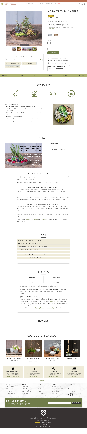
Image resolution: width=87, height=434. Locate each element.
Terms (49, 424)
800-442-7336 (71, 393)
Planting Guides (25, 388)
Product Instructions (26, 391)
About (54, 385)
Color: (48, 31)
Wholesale (55, 393)
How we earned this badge (13, 376)
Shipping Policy (39, 308)
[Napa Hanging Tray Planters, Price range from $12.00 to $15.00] (72, 348)
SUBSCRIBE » (76, 402)
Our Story (54, 390)
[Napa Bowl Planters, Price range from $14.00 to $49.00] (52, 348)
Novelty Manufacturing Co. (45, 426)
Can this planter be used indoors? (29, 63)
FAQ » (35, 75)
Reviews (70, 388)
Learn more (51, 28)
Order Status (40, 393)
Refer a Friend (71, 391)
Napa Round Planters (14, 358)
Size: (53, 40)
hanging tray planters (32, 219)
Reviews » (66, 75)
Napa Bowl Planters (52, 358)
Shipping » (50, 75)
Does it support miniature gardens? (12, 66)
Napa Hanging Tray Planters (72, 359)
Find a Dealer (9, 395)
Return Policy (50, 308)
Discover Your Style (26, 393)
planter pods (44, 219)
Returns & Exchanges (42, 395)
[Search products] (79, 4)
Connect (71, 385)
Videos (23, 395)
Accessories (9, 390)
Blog (69, 386)
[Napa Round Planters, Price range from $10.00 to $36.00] (14, 348)
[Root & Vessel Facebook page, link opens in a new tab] (68, 395)
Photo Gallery (71, 390)
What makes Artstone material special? (13, 63)
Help (39, 385)
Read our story (74, 376)
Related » (82, 75)
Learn (24, 385)
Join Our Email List (57, 395)
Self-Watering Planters (57, 388)
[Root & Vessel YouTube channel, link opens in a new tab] (74, 395)
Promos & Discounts (42, 390)
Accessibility (39, 424)
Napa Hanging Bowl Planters (33, 359)
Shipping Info (40, 391)
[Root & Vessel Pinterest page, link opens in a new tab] (72, 395)
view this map (54, 301)
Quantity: (49, 47)
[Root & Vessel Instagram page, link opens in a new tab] (70, 395)
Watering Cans (9, 388)
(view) (64, 147)
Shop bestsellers (33, 376)
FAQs (38, 386)
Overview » (5, 75)
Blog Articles (25, 386)
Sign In (82, 4)
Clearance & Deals (10, 393)
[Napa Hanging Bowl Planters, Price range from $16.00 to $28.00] (33, 348)
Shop (8, 385)
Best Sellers (9, 391)
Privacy (45, 424)
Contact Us (39, 388)
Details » (22, 75)
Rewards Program (56, 386)
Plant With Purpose (26, 390)
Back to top (43, 380)
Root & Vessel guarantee (53, 376)
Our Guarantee (56, 391)
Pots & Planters (10, 386)
